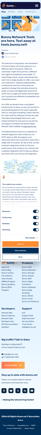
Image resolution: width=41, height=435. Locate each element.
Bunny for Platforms (30, 301)
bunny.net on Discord (31, 390)
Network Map (6, 313)
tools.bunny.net (29, 126)
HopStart (5, 327)
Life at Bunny (7, 276)
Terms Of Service (9, 425)
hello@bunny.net (29, 327)
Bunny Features (8, 316)
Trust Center (27, 324)
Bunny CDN (27, 267)
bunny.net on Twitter (17, 390)
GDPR (33, 425)
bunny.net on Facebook (3, 390)
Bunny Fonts (27, 299)
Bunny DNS (26, 279)
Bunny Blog (6, 270)
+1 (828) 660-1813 (11, 357)
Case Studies (6, 279)
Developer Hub (7, 321)
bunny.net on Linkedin (24, 390)
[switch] (36, 217)
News (20, 12)
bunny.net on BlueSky (10, 390)
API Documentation (9, 324)
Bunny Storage (28, 273)
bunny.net (9, 262)
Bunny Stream (28, 276)
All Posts (11, 12)
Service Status (28, 321)
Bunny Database (29, 287)
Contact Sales (11, 365)
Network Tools (7, 318)
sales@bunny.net (11, 354)
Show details (30, 238)
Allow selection (20, 250)
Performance (31, 12)
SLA (23, 313)
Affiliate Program (8, 281)
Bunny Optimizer (29, 270)
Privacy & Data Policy (14, 428)
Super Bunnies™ (28, 318)
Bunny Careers (7, 273)
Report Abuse (29, 428)
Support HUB (27, 316)
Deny (20, 257)
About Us (5, 267)
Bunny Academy (8, 284)
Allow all (21, 244)
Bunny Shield (27, 296)
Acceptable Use (23, 425)
